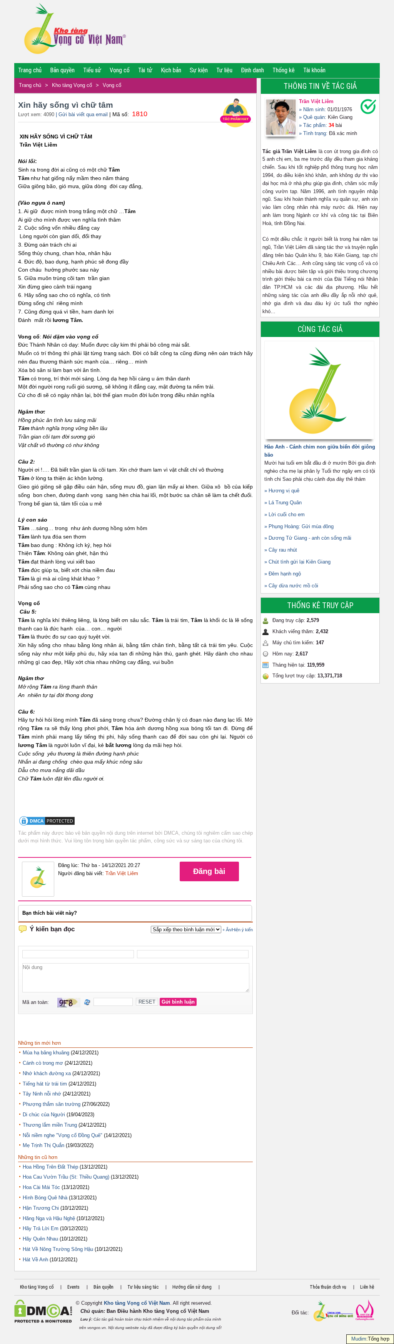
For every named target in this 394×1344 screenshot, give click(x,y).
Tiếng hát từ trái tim (45, 1084)
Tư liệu (224, 70)
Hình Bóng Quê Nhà (45, 1198)
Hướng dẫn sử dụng (192, 1287)
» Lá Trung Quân (283, 502)
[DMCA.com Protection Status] (47, 825)
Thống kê (283, 70)
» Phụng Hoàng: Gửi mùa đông (299, 526)
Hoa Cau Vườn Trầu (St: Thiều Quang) (66, 1177)
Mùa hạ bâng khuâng (46, 1053)
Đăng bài (209, 871)
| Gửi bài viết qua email (82, 114)
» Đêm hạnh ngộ (282, 574)
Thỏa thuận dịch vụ (328, 1287)
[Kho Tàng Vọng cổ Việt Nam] (74, 31)
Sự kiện (199, 70)
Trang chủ (30, 70)
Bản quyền (62, 70)
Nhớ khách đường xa (47, 1073)
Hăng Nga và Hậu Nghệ (49, 1218)
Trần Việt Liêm (121, 873)
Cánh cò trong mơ (43, 1063)
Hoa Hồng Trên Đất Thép (50, 1167)
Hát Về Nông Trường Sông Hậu (58, 1249)
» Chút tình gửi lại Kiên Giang (297, 562)
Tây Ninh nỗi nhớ (42, 1094)
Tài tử (145, 70)
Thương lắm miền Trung (50, 1125)
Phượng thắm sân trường (51, 1104)
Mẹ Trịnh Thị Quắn (43, 1145)
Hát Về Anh (35, 1259)
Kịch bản (171, 70)
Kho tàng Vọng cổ (72, 85)
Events (73, 1287)
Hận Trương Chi (41, 1208)
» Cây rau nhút (280, 550)
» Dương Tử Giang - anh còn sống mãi (307, 538)
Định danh (252, 70)
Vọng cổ (120, 70)
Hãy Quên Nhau (40, 1239)
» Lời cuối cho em (284, 514)
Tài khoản (314, 70)
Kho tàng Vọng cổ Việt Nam (137, 1303)
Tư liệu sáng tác (143, 1287)
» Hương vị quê (281, 491)
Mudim (358, 1339)
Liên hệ (367, 1287)
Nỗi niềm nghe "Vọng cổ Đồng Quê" (62, 1135)
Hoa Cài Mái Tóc (41, 1187)
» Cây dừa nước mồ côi (291, 586)
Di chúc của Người (44, 1114)
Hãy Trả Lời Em (40, 1228)
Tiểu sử (92, 70)
